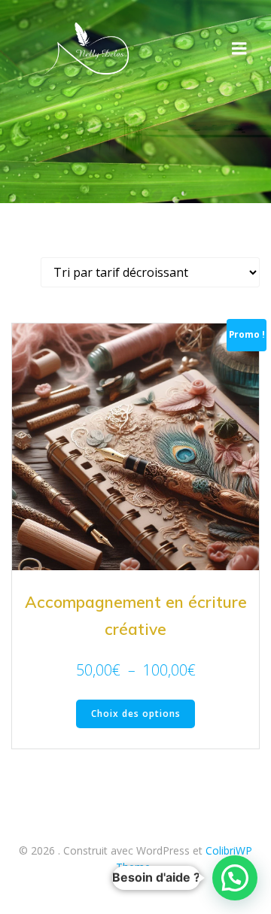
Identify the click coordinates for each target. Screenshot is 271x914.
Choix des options (136, 713)
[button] (234, 877)
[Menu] (239, 49)
